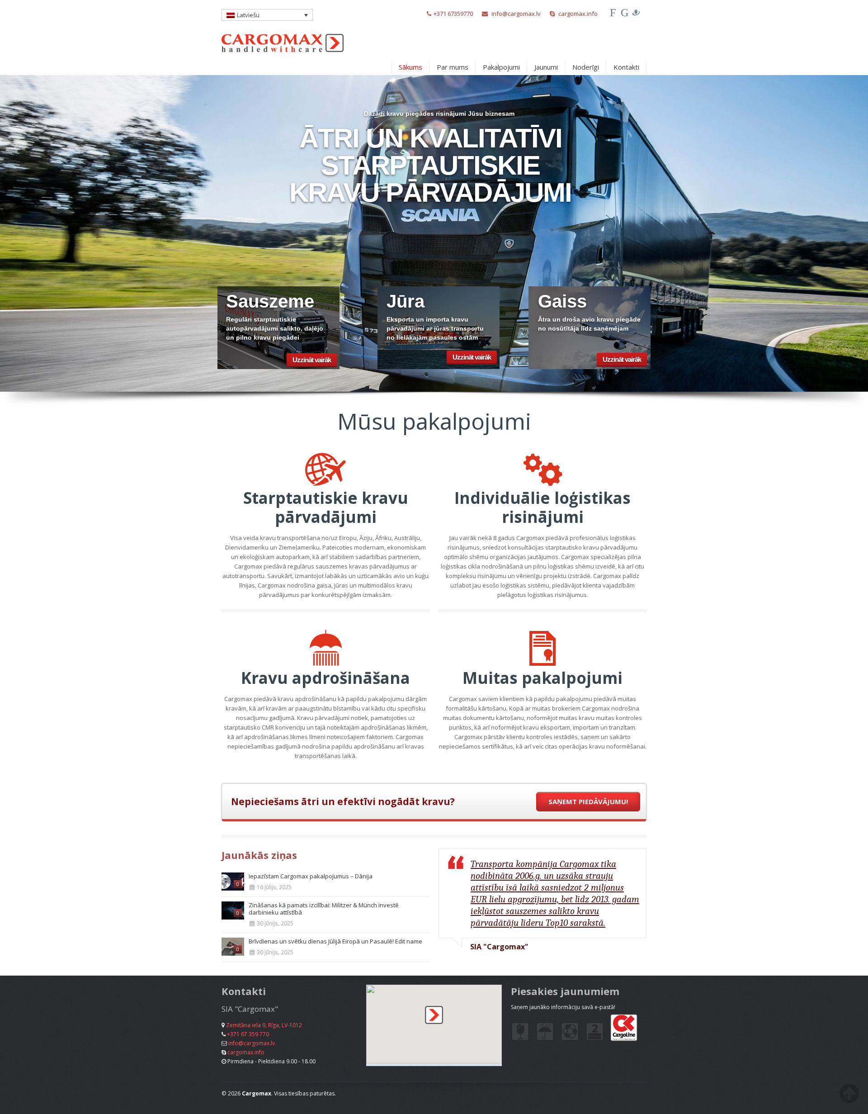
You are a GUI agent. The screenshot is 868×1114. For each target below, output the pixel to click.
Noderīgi (585, 66)
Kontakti (626, 66)
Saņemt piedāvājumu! (588, 801)
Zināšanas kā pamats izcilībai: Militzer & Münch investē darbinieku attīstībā (324, 908)
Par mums (452, 66)
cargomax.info (578, 13)
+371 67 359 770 (248, 1034)
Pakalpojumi (501, 66)
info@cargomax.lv (516, 13)
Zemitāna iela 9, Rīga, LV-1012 (264, 1025)
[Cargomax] (283, 38)
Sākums (410, 66)
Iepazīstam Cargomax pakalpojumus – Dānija (311, 876)
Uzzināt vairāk (311, 360)
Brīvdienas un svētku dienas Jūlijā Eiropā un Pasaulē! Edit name (335, 941)
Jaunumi (546, 66)
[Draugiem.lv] (636, 12)
